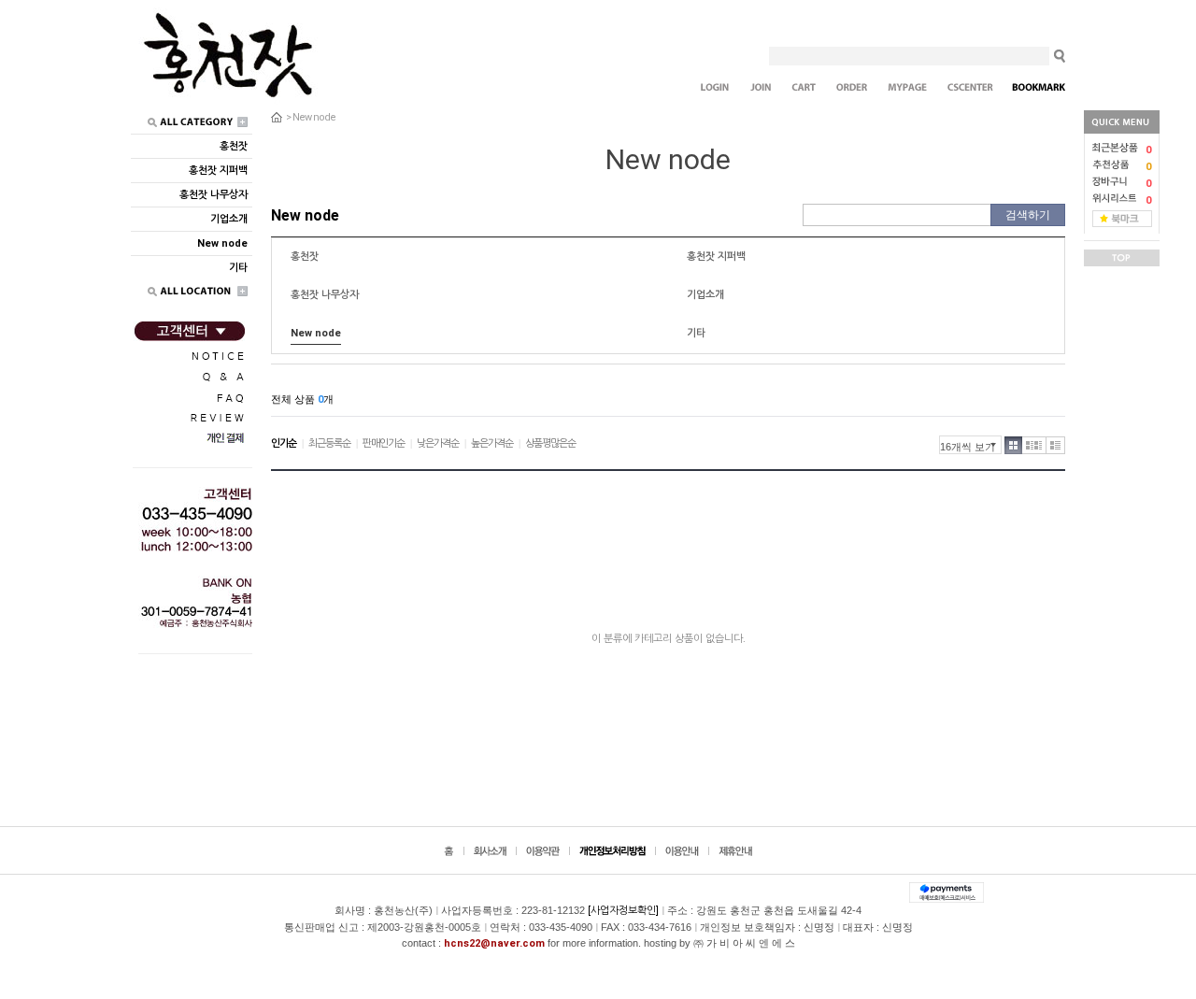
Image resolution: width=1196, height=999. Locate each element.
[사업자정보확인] (623, 911)
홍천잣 (305, 256)
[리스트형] (1055, 445)
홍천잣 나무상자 (325, 295)
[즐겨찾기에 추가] (1122, 218)
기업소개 (705, 295)
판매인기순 (384, 443)
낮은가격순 (438, 443)
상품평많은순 (550, 443)
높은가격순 (492, 443)
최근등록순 (329, 443)
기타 (696, 333)
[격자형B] (1034, 445)
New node (313, 117)
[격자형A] (1013, 445)
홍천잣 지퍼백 (716, 256)
